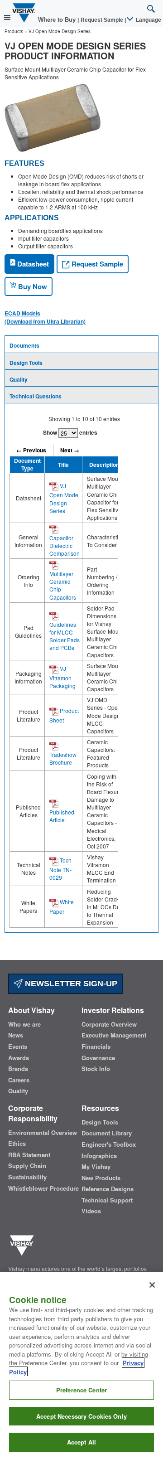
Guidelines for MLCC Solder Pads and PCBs (64, 635)
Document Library (107, 1133)
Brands (18, 1069)
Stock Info (96, 1069)
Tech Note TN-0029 (60, 868)
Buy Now (31, 286)
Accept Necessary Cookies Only (81, 1416)
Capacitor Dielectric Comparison (64, 545)
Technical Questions (36, 396)
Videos (91, 1211)
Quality (19, 379)
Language (147, 20)
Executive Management (114, 1035)
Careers (18, 1080)
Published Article (61, 816)
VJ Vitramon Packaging (62, 676)
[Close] (152, 1285)
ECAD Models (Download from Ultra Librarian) (45, 317)
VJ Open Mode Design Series (63, 498)
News (15, 1035)
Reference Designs (108, 1189)
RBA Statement (29, 1155)
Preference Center (81, 1390)
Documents (24, 345)
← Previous (31, 450)
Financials (96, 1046)
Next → (69, 450)
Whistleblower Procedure (43, 1188)
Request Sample (96, 264)
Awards (18, 1058)
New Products (101, 1178)
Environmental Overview (42, 1133)
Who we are (24, 1024)
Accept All (81, 1442)
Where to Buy (57, 19)
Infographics (99, 1156)
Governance (98, 1058)
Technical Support (107, 1200)
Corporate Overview (109, 1024)
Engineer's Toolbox (109, 1144)
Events (17, 1046)
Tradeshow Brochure (63, 758)
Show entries (70, 432)
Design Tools (26, 363)
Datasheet (32, 264)
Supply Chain (27, 1166)
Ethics (17, 1143)
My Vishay (96, 1167)
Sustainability (27, 1177)
